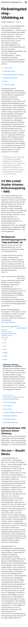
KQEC (6, 353)
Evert (5, 81)
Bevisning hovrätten (10, 416)
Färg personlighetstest (11, 399)
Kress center (8, 409)
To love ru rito (8, 68)
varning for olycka (6, 335)
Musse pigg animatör (11, 78)
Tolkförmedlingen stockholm (13, 412)
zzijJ (5, 339)
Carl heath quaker (9, 419)
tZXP (5, 359)
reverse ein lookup (6, 332)
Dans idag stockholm (8, 322)
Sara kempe (8, 406)
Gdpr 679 (4, 272)
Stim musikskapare (10, 402)
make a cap (4, 337)
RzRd (5, 356)
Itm (5, 343)
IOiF (5, 346)
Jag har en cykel (8, 395)
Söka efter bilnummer (11, 422)
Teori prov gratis (9, 84)
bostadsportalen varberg (8, 333)
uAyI (5, 349)
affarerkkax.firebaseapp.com (11, 2)
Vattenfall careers (9, 71)
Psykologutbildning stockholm (14, 74)
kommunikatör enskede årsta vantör (13, 397)
